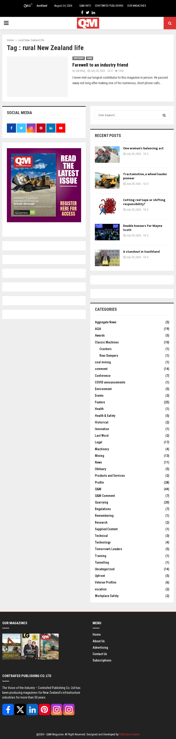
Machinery (102, 449)
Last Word (101, 435)
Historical (101, 422)
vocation (101, 589)
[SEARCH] (164, 115)
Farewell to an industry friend (100, 65)
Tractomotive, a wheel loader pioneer (145, 176)
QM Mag (80, 70)
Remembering (104, 515)
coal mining (103, 362)
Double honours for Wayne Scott (142, 228)
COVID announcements (110, 382)
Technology (102, 542)
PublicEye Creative (129, 734)
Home (97, 634)
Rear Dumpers (108, 355)
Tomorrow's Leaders (108, 549)
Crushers (105, 349)
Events (99, 395)
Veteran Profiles (105, 582)
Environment (103, 389)
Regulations (103, 509)
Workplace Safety (106, 596)
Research (101, 522)
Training (100, 556)
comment (101, 369)
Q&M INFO (85, 5)
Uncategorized (104, 569)
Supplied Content (106, 529)
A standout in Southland (141, 251)
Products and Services (110, 475)
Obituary (79, 58)
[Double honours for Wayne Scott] (107, 232)
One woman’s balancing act (143, 148)
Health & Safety (105, 416)
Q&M (89, 58)
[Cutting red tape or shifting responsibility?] (107, 206)
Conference (102, 376)
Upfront (100, 576)
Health (99, 409)
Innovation (102, 429)
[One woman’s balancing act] (107, 154)
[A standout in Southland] (107, 258)
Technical (101, 536)
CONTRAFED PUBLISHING (109, 5)
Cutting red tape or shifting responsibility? (144, 202)
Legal (98, 442)
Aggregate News (105, 322)
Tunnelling (102, 562)
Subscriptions (102, 660)
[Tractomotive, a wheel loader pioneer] (107, 180)
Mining (99, 456)
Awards (100, 335)
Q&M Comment (105, 496)
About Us (99, 641)
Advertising (100, 647)
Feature (100, 402)
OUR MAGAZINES (136, 5)
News (98, 462)
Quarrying (101, 502)
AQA (98, 329)
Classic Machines (107, 342)
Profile (99, 482)
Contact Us (100, 654)
